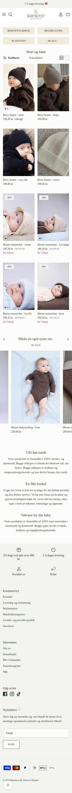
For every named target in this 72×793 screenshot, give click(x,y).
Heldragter (53, 30)
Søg (5, 671)
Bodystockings (19, 30)
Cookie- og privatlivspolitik (19, 620)
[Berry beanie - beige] (53, 87)
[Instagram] (12, 694)
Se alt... (53, 40)
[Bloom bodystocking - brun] (35, 387)
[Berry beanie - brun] (19, 87)
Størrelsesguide (11, 665)
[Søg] (12, 14)
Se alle (36, 345)
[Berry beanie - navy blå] (19, 152)
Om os (7, 648)
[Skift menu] (4, 14)
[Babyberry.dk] (36, 14)
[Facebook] (5, 694)
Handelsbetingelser (14, 614)
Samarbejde (9, 654)
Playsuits (19, 40)
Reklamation (10, 608)
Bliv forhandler (11, 659)
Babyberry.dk (16, 780)
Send (11, 744)
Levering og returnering (16, 602)
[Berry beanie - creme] (53, 152)
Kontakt (7, 596)
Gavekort (8, 626)
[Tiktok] (19, 694)
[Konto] (60, 14)
